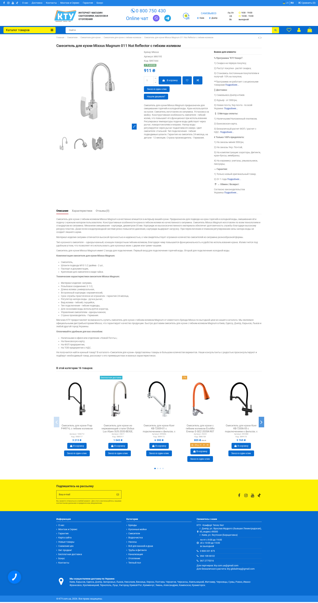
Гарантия (88, 2)
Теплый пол (134, 562)
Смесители (134, 533)
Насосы (132, 542)
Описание (62, 210)
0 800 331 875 (207, 551)
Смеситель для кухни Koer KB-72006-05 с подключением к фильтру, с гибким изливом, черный (241, 430)
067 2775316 (207, 560)
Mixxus (155, 52)
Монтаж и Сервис (70, 2)
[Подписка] (117, 494)
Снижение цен (66, 546)
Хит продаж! (65, 550)
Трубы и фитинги (137, 550)
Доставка (37, 2)
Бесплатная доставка (70, 554)
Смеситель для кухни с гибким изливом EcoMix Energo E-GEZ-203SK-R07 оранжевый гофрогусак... (200, 430)
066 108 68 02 (207, 556)
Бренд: (147, 52)
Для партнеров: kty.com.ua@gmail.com (217, 565)
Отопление (134, 558)
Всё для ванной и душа (140, 546)
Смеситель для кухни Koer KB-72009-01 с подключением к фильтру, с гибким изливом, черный (159, 430)
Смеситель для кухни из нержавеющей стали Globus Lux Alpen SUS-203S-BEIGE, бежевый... (118, 430)
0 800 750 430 (151, 11)
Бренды (132, 525)
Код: (146, 60)
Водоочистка (135, 537)
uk (287, 2)
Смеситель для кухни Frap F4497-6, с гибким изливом (77, 427)
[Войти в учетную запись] (299, 30)
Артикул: (148, 56)
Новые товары (66, 542)
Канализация (135, 554)
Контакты (51, 2)
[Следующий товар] (261, 38)
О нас (25, 2)
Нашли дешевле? (156, 96)
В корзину (172, 80)
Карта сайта (65, 537)
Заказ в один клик (157, 89)
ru (292, 2)
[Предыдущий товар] (259, 38)
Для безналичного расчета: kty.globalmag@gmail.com (226, 568)
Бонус (100, 2)
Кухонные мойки (137, 529)
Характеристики (82, 210)
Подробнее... (232, 84)
